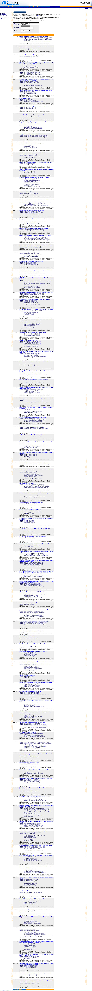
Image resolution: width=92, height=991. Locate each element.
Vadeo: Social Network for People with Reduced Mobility (31, 426)
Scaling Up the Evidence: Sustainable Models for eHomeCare (32, 898)
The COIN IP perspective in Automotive (27, 141)
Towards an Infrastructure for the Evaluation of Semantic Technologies (34, 621)
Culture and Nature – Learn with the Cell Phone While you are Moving (33, 228)
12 (22, 989)
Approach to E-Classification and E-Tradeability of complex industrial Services (35, 90)
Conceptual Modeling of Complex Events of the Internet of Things (33, 153)
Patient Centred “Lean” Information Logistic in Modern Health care (33, 651)
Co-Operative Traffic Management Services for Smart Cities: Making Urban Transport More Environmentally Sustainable (36, 964)
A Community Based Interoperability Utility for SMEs (30, 691)
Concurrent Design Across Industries (27, 635)
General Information (4, 10)
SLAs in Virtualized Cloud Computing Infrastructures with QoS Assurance (34, 796)
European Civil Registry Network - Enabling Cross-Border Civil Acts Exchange (35, 245)
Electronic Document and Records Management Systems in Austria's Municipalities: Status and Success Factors (36, 134)
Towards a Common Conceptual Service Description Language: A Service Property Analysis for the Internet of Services (36, 981)
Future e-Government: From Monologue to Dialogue (30, 509)
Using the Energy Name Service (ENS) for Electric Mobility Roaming (33, 643)
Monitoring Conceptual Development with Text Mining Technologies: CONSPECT (36, 682)
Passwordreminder (90, 9)
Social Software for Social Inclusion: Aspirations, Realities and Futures (34, 741)
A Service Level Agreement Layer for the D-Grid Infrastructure (32, 591)
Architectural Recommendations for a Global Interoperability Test (33, 831)
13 (23, 989)
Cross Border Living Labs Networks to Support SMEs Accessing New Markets (35, 855)
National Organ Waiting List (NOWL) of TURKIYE (29, 340)
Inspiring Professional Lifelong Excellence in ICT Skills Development (33, 461)
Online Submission (4, 15)
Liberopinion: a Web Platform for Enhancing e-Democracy (31, 210)
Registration (2, 13)
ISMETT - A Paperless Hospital (25, 191)
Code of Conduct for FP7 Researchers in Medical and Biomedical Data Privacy (35, 162)
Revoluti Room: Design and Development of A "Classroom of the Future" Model (36, 309)
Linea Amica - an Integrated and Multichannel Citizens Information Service (35, 908)
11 (21, 989)
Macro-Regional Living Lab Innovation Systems (29, 762)
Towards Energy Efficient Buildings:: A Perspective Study (31, 54)
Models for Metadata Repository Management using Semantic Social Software (35, 845)
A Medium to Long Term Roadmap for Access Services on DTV (32, 332)
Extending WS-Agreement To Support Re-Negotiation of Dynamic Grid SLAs (35, 114)
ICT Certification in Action (24, 98)
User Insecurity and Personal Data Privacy (28, 732)
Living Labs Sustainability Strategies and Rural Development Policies (33, 106)
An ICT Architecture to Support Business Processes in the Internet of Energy (35, 543)
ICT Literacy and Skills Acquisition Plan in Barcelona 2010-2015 (32, 536)
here (38, 15)
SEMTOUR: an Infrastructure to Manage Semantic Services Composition (34, 928)
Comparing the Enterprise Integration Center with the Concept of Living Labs (35, 778)
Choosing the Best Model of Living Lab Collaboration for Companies (33, 36)
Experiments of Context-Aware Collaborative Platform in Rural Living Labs (34, 299)
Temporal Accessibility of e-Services (27, 675)
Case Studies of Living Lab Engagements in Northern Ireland (32, 722)
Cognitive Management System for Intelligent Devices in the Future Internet (35, 235)
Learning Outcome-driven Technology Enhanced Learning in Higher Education (35, 269)
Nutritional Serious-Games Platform (26, 483)
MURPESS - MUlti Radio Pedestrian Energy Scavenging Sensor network (34, 177)
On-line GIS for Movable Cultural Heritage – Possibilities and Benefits (33, 379)
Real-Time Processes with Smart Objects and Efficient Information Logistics (35, 769)
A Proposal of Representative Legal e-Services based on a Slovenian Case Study (36, 292)
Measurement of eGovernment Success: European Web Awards (32, 417)
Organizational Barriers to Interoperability (28, 602)
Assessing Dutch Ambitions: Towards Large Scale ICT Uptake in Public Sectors (36, 528)
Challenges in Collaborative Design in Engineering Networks (32, 434)
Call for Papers (3, 14)
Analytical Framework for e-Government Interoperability (31, 502)
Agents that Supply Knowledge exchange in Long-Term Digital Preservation (35, 319)
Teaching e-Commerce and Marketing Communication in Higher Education (35, 972)
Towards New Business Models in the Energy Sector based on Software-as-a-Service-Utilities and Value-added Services (36, 122)
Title (20, 34)
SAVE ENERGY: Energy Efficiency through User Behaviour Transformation (34, 711)
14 (24, 989)
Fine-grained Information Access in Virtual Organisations (31, 261)
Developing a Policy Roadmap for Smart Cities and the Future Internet (34, 890)
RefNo (18, 34)
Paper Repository (3, 18)
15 (25, 989)
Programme (2, 12)
